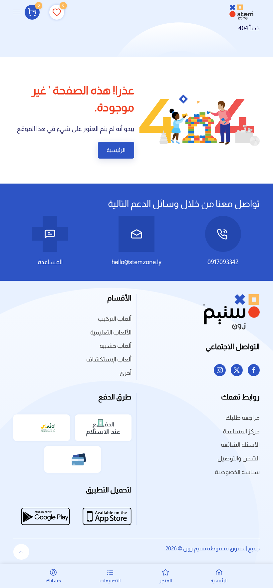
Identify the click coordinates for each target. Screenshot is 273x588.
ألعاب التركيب (115, 318)
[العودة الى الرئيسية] (241, 12)
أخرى (126, 372)
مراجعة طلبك (242, 417)
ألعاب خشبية (116, 345)
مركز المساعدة (241, 431)
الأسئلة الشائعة (240, 444)
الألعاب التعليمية (111, 332)
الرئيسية (116, 150)
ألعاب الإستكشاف (109, 359)
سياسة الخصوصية (237, 472)
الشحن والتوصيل (238, 458)
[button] (16, 12)
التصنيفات (110, 580)
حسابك (53, 580)
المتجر (165, 580)
